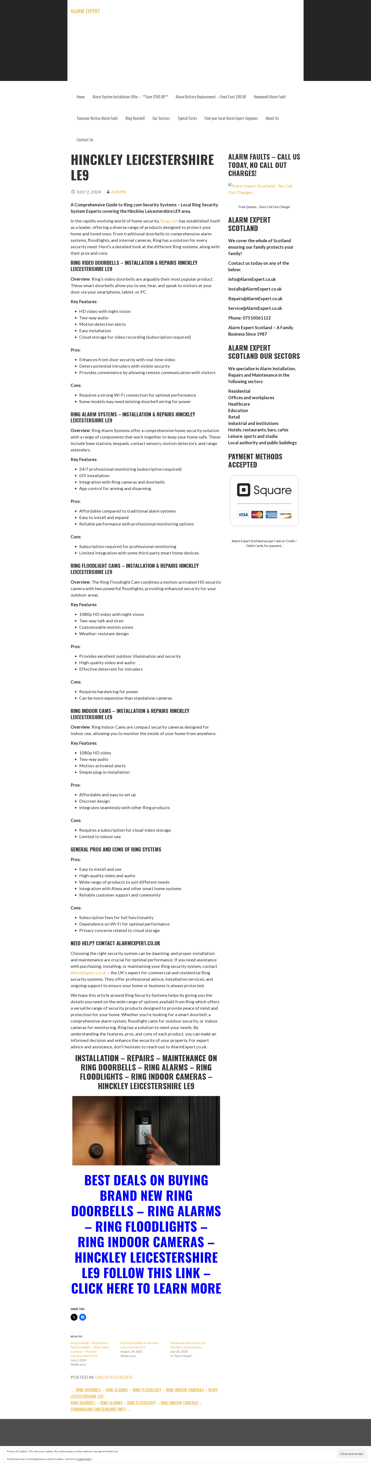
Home (81, 96)
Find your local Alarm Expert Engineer (231, 118)
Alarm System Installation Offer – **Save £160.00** (130, 96)
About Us (272, 118)
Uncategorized (113, 1377)
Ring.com (169, 220)
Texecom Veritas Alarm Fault (97, 118)
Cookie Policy (84, 1459)
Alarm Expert (85, 11)
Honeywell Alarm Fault (270, 96)
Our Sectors (161, 118)
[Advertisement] (185, 54)
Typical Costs (187, 118)
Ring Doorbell (135, 118)
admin (118, 191)
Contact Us (85, 139)
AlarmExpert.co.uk (88, 972)
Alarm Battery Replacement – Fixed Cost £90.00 (211, 96)
